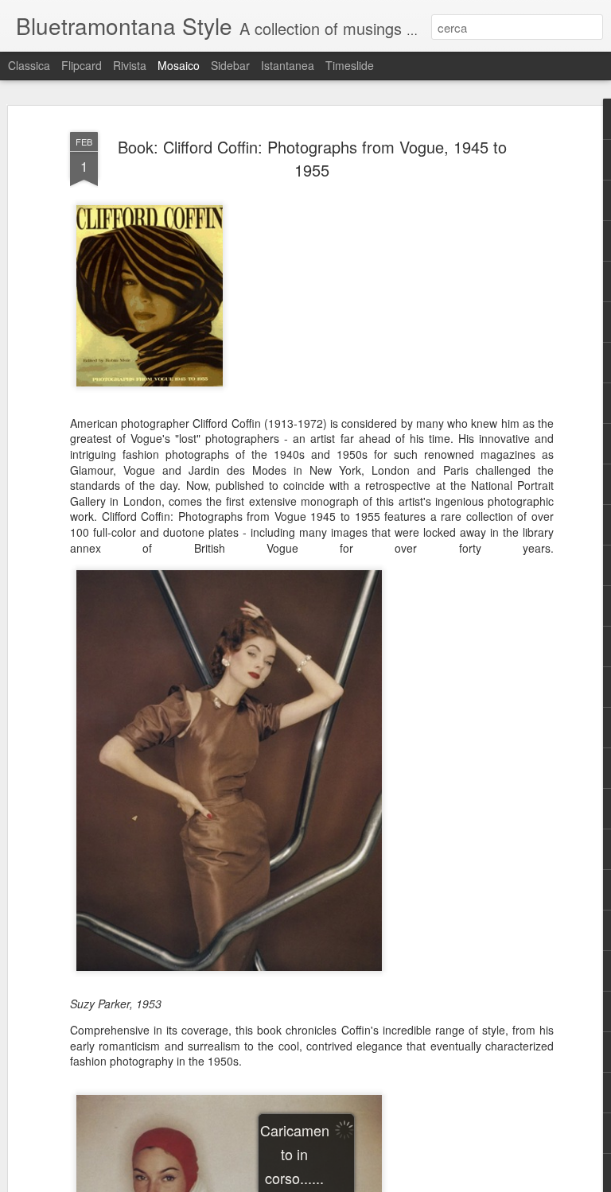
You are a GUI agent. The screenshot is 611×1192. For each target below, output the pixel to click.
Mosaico (179, 65)
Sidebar (230, 65)
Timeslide (349, 65)
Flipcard (81, 65)
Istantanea (287, 65)
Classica (29, 65)
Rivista (129, 65)
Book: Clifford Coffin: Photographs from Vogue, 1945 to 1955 (312, 158)
